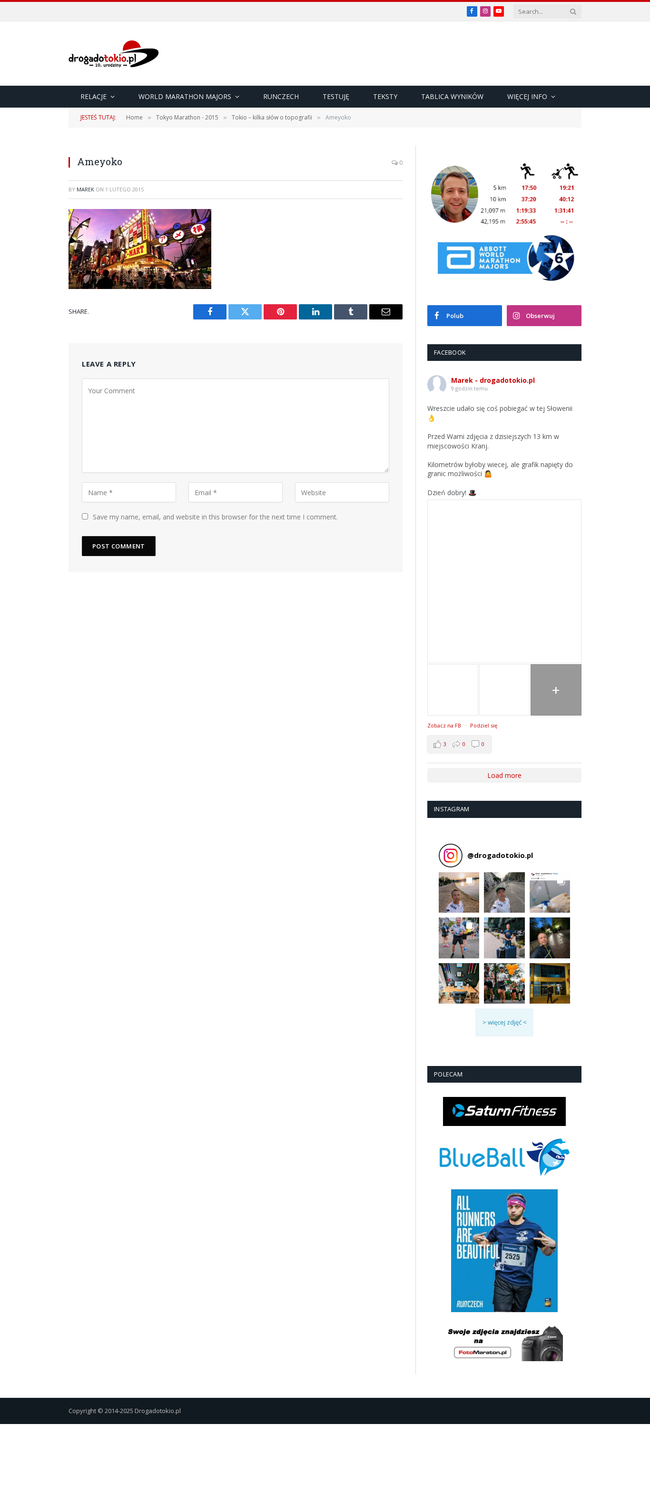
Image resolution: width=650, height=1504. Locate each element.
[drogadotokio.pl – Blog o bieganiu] (114, 54)
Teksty (385, 96)
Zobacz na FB (444, 725)
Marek (85, 189)
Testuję (336, 96)
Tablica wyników (452, 96)
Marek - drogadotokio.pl (493, 380)
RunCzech (281, 96)
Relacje (93, 96)
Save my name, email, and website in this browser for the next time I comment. (215, 516)
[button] (459, 892)
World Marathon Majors (184, 96)
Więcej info (527, 96)
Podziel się (483, 725)
